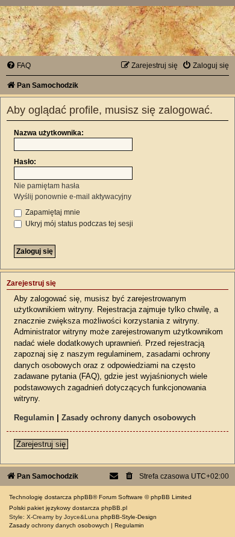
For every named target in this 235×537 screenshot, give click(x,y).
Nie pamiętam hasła (47, 186)
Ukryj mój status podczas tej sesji (78, 223)
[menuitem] (18, 65)
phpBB (83, 497)
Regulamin (34, 417)
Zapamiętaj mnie (52, 212)
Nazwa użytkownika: (49, 133)
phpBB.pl (114, 508)
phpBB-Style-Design (129, 517)
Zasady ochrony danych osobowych (128, 417)
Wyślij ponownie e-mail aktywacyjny (72, 196)
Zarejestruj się (41, 444)
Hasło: (25, 162)
